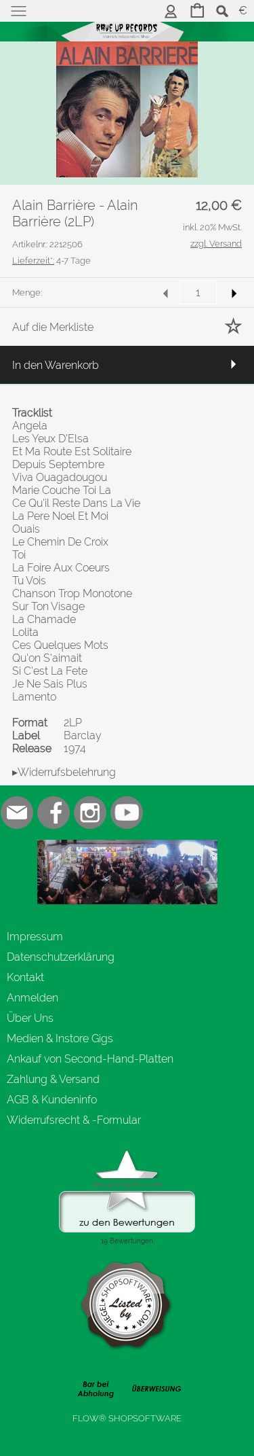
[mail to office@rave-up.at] (17, 813)
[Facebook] (53, 813)
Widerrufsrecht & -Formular (74, 1120)
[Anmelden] (171, 12)
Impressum (35, 936)
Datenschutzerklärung (60, 957)
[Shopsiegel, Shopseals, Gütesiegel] (127, 1153)
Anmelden (32, 997)
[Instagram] (90, 813)
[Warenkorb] (197, 12)
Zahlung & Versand (53, 1079)
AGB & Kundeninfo (52, 1099)
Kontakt (25, 977)
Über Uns (30, 1018)
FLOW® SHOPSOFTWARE (127, 1418)
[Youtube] (127, 813)
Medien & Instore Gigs (60, 1038)
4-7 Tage (51, 260)
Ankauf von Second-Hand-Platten (90, 1058)
